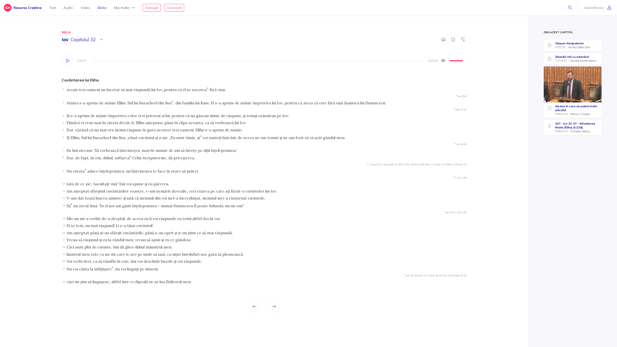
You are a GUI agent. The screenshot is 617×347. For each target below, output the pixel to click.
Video (85, 8)
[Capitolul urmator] (274, 306)
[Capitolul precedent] (254, 306)
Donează (174, 8)
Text (52, 8)
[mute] (443, 61)
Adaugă (151, 8)
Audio (68, 8)
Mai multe (121, 8)
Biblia (102, 8)
